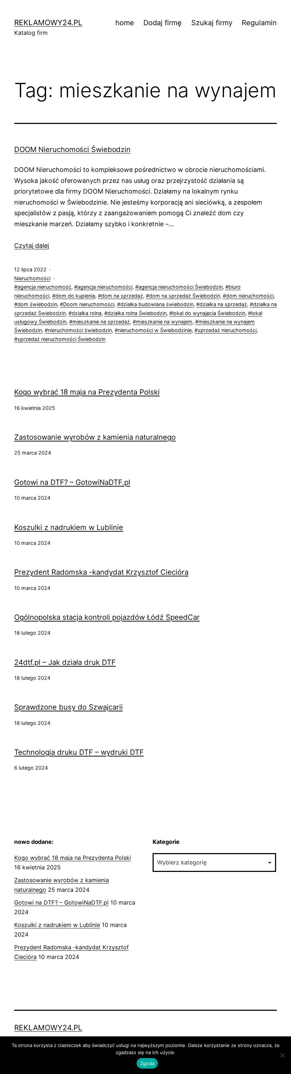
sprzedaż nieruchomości (227, 330)
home (124, 22)
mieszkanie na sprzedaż (101, 322)
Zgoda (147, 1063)
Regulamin (259, 22)
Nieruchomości (32, 278)
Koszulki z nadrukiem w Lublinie (68, 527)
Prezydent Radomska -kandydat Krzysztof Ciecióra (101, 572)
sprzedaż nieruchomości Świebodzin (61, 339)
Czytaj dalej (31, 245)
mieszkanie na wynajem (164, 322)
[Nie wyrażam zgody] (282, 1055)
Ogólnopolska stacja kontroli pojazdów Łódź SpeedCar (107, 617)
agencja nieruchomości (104, 287)
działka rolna (86, 313)
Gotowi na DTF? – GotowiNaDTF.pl (72, 482)
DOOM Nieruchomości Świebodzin (72, 149)
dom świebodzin (37, 304)
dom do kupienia (75, 296)
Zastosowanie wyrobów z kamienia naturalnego (95, 437)
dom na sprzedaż (122, 296)
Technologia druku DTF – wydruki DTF (79, 752)
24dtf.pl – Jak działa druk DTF (65, 662)
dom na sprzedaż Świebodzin (184, 296)
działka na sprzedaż (223, 304)
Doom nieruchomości (88, 304)
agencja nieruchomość (44, 287)
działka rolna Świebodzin (137, 313)
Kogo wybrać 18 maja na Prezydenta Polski (87, 392)
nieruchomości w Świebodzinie (155, 330)
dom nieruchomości (250, 296)
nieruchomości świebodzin (80, 330)
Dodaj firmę (162, 22)
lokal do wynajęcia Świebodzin (208, 313)
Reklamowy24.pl (48, 22)
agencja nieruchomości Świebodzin (180, 287)
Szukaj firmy (211, 22)
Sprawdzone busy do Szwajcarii (68, 707)
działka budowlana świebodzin (156, 304)
